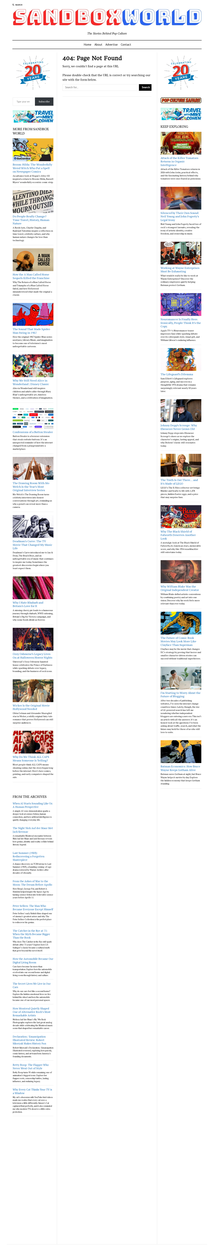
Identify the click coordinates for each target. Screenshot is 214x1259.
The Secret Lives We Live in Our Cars (32, 985)
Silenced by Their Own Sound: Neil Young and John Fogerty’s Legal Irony (180, 216)
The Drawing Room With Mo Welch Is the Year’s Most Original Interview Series (31, 486)
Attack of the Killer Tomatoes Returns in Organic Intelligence (179, 161)
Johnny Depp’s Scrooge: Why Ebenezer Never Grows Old (179, 427)
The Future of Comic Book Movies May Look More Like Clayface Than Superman (178, 641)
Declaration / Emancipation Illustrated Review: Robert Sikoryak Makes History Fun (29, 1040)
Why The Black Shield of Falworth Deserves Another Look (178, 535)
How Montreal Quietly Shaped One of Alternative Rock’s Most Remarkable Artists (31, 1012)
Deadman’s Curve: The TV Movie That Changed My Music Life (32, 544)
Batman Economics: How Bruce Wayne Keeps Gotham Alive (180, 768)
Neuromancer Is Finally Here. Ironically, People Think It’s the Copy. (181, 322)
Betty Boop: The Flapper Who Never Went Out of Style (31, 1066)
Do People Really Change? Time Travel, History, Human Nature (31, 219)
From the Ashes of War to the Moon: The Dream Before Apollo (32, 882)
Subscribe (44, 101)
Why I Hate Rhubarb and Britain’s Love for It (28, 604)
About (98, 44)
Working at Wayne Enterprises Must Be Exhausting (180, 269)
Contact (126, 44)
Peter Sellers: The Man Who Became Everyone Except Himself (33, 907)
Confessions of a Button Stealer (33, 432)
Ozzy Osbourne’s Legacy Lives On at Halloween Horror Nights (32, 655)
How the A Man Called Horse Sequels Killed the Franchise (31, 276)
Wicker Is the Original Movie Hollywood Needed (31, 707)
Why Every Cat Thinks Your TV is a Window (32, 1091)
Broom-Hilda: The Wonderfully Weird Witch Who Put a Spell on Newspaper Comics (32, 168)
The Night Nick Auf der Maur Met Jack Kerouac (33, 829)
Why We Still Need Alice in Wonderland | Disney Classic (31, 382)
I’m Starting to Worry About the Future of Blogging (181, 694)
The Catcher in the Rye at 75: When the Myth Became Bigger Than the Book (31, 934)
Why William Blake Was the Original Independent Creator (180, 588)
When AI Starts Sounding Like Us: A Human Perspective (33, 805)
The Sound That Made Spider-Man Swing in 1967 (32, 331)
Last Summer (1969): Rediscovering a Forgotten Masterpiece (28, 856)
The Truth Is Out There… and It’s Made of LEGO (179, 481)
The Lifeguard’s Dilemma (177, 374)
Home (87, 44)
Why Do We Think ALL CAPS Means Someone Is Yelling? (31, 758)
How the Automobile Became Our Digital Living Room (33, 960)
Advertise (111, 44)
